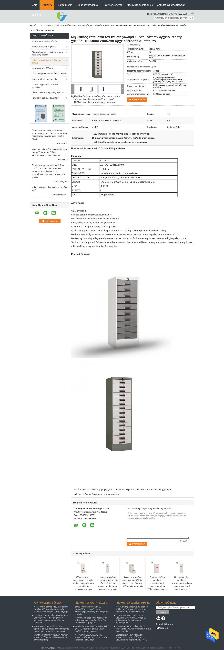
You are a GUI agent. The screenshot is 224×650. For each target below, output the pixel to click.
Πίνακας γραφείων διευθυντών (45, 98)
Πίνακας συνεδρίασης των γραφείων (47, 92)
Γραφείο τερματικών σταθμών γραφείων (45, 85)
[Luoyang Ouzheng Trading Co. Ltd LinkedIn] (158, 618)
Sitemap (168, 624)
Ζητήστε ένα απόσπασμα (171, 4)
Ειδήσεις (36, 14)
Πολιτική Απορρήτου (50, 648)
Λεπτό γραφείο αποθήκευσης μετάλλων (49, 74)
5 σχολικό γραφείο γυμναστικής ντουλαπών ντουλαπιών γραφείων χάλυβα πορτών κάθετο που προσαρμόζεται (131, 619)
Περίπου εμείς (64, 4)
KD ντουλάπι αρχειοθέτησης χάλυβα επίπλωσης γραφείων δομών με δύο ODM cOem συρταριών (91, 620)
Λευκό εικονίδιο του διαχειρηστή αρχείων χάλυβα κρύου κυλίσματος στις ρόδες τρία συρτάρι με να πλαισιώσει (51, 628)
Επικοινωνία (138, 99)
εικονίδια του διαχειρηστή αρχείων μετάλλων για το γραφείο (108, 490)
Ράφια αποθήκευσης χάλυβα (44, 79)
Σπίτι (34, 4)
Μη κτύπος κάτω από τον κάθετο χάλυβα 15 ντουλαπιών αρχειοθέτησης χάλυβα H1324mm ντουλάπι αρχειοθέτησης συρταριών (97, 99)
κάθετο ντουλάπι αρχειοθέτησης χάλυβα (153, 490)
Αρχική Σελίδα (36, 25)
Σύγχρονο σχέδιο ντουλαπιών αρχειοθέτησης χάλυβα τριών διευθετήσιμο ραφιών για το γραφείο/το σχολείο (92, 610)
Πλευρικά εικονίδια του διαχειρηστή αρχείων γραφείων (47, 53)
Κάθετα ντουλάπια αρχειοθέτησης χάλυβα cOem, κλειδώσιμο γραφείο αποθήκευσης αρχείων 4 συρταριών (108, 583)
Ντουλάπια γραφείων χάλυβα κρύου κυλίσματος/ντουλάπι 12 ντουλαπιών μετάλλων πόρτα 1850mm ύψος (132, 609)
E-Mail (159, 624)
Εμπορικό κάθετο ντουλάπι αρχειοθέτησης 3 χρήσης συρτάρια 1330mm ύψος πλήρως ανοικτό (157, 584)
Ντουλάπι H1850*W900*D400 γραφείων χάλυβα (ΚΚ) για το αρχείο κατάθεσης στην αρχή (91, 637)
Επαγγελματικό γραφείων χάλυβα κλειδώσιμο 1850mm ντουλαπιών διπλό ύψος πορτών (133, 628)
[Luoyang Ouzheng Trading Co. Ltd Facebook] (163, 618)
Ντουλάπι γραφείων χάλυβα (44, 47)
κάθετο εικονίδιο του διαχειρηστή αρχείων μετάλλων (96, 494)
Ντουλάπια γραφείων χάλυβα (44, 41)
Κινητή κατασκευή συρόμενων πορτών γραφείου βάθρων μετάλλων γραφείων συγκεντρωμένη (51, 637)
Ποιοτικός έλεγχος (112, 4)
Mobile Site (163, 628)
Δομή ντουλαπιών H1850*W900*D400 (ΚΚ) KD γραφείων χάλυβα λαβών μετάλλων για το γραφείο (92, 628)
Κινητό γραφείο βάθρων (42, 68)
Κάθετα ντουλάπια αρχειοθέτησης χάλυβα (74, 25)
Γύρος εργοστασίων (87, 4)
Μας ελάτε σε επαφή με (140, 4)
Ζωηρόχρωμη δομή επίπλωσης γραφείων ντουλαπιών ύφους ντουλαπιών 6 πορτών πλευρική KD (131, 637)
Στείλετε (162, 612)
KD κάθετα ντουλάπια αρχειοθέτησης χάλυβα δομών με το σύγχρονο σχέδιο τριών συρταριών (132, 581)
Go (191, 18)
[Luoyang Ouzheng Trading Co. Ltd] (62, 16)
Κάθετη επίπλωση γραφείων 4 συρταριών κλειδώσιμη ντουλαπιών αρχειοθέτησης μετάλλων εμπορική (83, 583)
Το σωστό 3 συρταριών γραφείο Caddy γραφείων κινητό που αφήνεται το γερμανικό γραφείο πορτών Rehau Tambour (51, 619)
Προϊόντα (47, 4)
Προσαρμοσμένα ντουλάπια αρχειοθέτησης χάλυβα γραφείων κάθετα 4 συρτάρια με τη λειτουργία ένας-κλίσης (182, 584)
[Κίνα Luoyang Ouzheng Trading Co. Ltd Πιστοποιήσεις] (41, 113)
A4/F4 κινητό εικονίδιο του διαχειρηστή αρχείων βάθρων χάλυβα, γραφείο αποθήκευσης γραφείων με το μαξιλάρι (51, 609)
